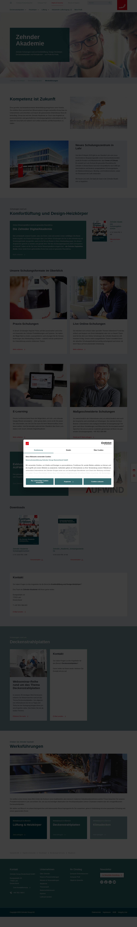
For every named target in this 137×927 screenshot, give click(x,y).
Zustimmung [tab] (38, 450)
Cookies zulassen (97, 481)
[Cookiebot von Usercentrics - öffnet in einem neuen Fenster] (102, 443)
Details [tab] (68, 450)
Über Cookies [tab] (98, 450)
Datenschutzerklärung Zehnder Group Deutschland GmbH (47, 460)
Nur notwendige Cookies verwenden (39, 481)
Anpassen (67, 481)
